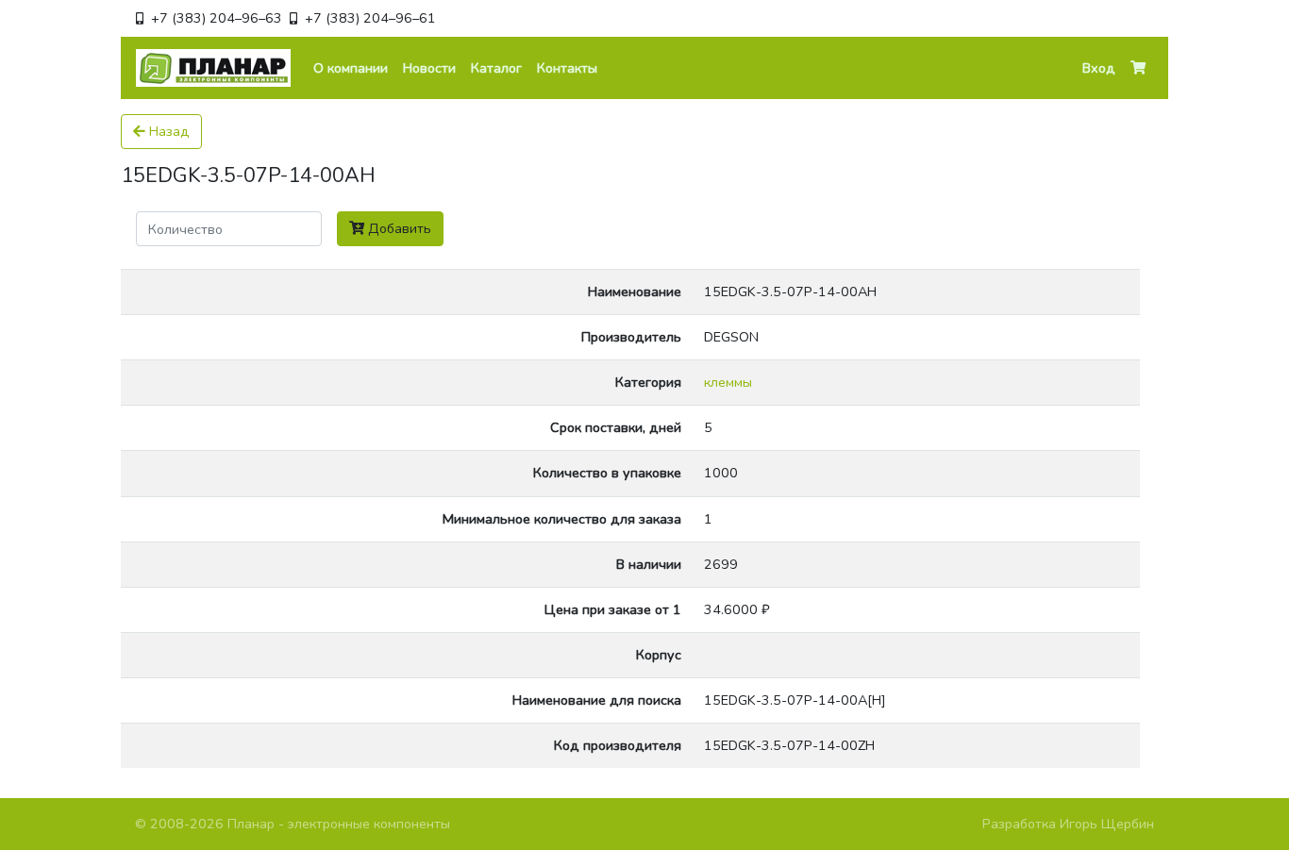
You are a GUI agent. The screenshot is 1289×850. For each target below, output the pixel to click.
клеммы (728, 382)
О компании (350, 67)
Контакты (567, 67)
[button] (1138, 68)
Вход (1098, 67)
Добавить (397, 228)
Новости (429, 67)
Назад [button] (167, 131)
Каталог (496, 67)
